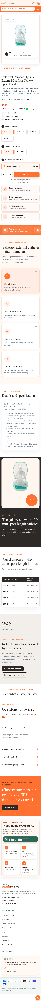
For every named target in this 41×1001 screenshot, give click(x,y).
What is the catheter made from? (14, 749)
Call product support (12, 669)
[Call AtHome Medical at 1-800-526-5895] (37, 997)
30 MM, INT (33, 132)
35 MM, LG (7, 138)
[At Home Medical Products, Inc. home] (8, 3)
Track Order (6, 919)
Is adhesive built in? (9, 757)
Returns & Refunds (8, 923)
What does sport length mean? (13, 728)
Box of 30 (20, 152)
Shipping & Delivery (8, 928)
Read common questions (14, 675)
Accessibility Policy (8, 945)
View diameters (9, 807)
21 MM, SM (7, 132)
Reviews (5, 936)
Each (7, 152)
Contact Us (6, 940)
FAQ (3, 932)
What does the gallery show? (13, 765)
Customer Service (8, 915)
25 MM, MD (20, 132)
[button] (38, 3)
